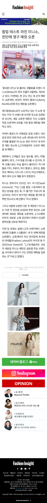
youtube (25, 469)
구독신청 (34, 473)
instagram (21, 469)
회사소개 (5, 473)
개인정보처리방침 (9, 475)
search (44, 14)
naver (29, 469)
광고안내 (19, 473)
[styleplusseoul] (23, 319)
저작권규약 (26, 475)
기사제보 (41, 473)
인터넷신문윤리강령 (37, 475)
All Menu (3, 14)
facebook (18, 469)
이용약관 (18, 475)
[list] (24, 293)
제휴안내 (27, 473)
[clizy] (23, 344)
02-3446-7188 (20, 488)
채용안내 (12, 473)
